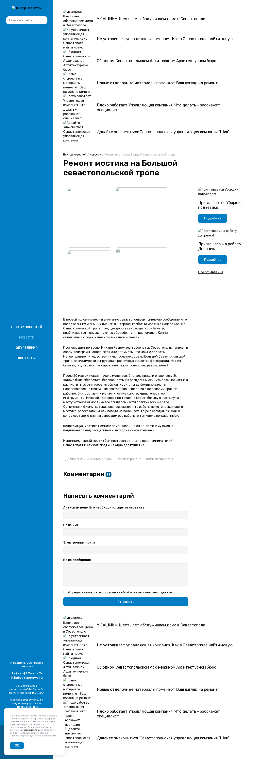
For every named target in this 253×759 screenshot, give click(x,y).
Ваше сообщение (77, 560)
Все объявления (210, 272)
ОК (17, 745)
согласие (109, 592)
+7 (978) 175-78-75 (26, 673)
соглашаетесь (32, 730)
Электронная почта (79, 542)
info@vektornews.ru (27, 678)
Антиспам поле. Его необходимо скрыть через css (103, 507)
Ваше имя (70, 525)
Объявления (27, 348)
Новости (26, 337)
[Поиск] (43, 20)
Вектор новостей (26, 327)
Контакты (26, 358)
